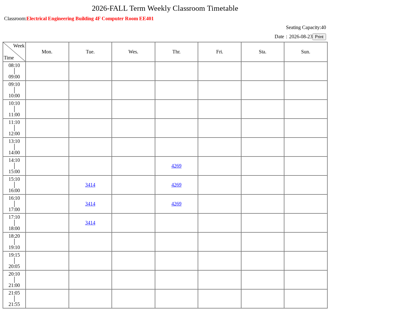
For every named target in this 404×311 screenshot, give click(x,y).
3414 (90, 184)
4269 (176, 165)
